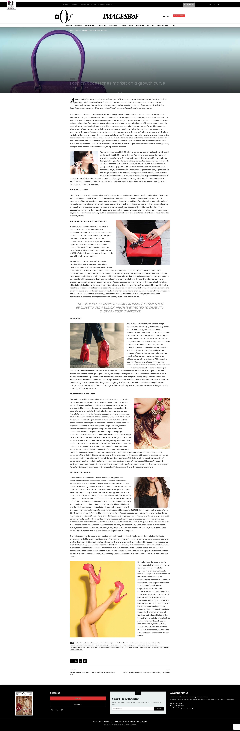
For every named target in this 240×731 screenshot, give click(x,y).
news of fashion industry (117, 647)
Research (77, 30)
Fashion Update (141, 645)
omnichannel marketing (132, 647)
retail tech (155, 647)
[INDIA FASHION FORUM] (11, 4)
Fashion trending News (129, 645)
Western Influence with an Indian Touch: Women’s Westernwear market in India (92, 673)
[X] (218, 4)
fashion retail (155, 642)
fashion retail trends (116, 645)
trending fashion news (76, 649)
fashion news (133, 642)
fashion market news (122, 642)
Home (71, 30)
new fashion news (104, 647)
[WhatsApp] (80, 661)
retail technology (164, 647)
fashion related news (144, 642)
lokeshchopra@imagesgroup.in (185, 708)
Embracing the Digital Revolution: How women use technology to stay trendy (146, 672)
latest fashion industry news (78, 647)
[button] (167, 16)
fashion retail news (89, 645)
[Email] (85, 661)
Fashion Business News (82, 642)
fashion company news (96, 642)
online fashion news (145, 647)
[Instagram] (210, 4)
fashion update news (152, 645)
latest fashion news (92, 647)
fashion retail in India (76, 645)
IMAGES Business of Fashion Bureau (81, 87)
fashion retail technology (102, 645)
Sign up (159, 708)
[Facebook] (72, 661)
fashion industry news (109, 642)
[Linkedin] (214, 4)
